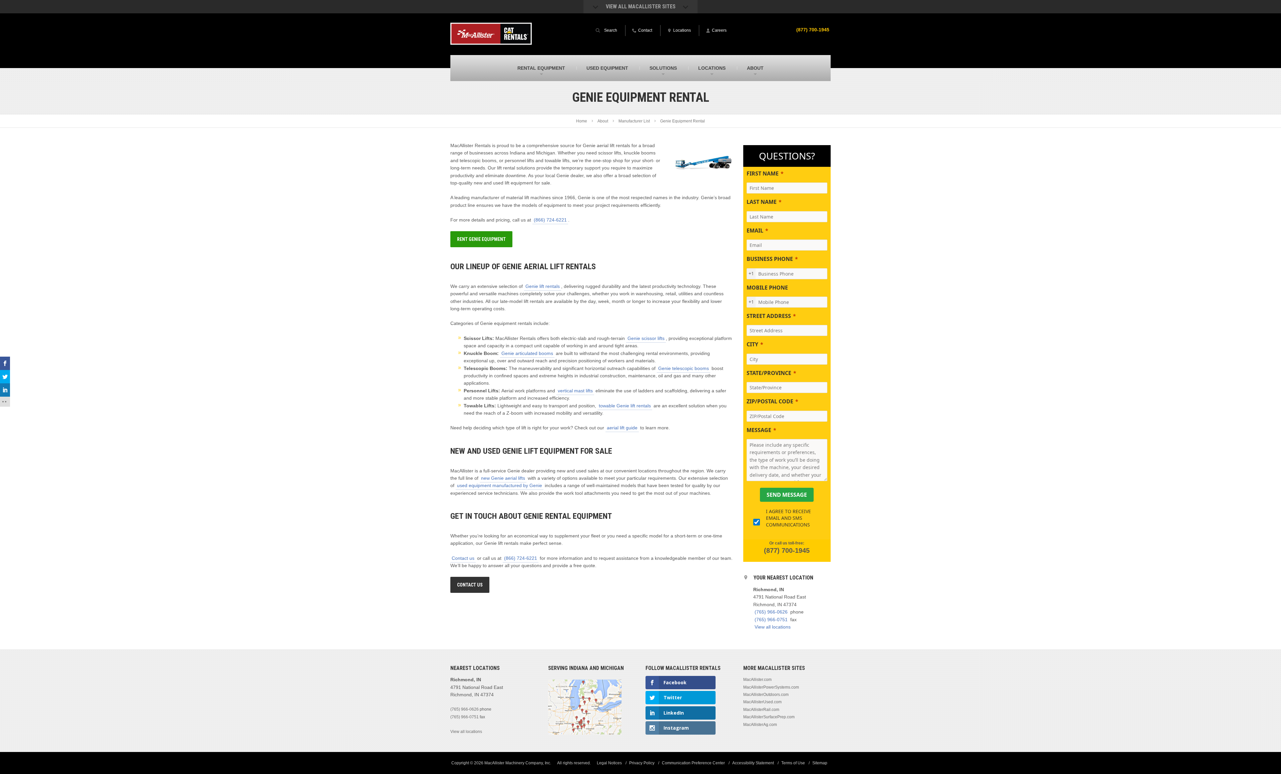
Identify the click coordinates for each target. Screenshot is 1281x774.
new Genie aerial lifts (503, 478)
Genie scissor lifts (646, 338)
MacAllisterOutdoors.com (766, 694)
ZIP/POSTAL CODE (770, 401)
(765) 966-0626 (771, 612)
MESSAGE (759, 430)
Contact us (463, 558)
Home (581, 121)
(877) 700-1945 (812, 29)
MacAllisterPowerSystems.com (771, 687)
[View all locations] (584, 733)
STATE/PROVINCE (769, 373)
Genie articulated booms (527, 353)
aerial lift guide (622, 427)
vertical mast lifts (575, 390)
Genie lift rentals (542, 286)
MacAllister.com (757, 679)
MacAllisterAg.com (760, 724)
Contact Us (470, 585)
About (602, 121)
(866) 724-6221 (550, 220)
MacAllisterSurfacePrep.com (769, 717)
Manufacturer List (634, 121)
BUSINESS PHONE (770, 259)
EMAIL (755, 230)
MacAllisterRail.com (761, 709)
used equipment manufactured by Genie (499, 485)
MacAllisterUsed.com (762, 702)
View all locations (773, 627)
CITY (752, 344)
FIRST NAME (763, 173)
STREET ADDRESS (769, 316)
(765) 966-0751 (771, 619)
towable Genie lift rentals (625, 405)
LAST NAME (762, 202)
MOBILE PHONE (767, 287)
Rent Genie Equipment (481, 239)
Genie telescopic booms (683, 368)
